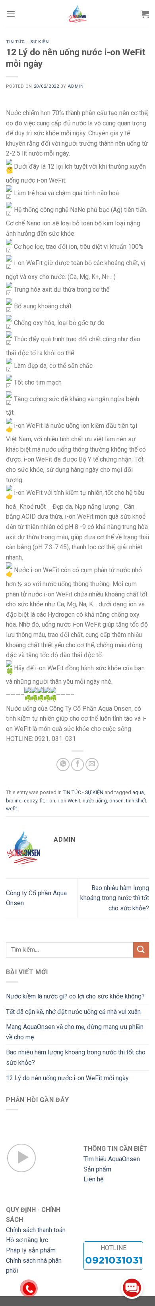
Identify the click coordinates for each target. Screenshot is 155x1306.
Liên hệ (93, 1179)
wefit (11, 809)
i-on (50, 801)
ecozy (30, 801)
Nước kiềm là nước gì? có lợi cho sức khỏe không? (75, 996)
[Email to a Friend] (92, 764)
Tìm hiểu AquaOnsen (111, 1159)
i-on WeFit (69, 801)
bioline (13, 801)
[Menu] (10, 13)
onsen (116, 801)
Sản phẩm (97, 1169)
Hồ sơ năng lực (27, 1240)
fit (42, 801)
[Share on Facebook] (77, 764)
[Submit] (141, 950)
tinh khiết (136, 801)
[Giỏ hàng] (145, 14)
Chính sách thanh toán (36, 1230)
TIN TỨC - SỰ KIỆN (27, 41)
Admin (75, 86)
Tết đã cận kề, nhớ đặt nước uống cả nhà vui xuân (73, 1012)
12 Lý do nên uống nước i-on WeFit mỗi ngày (67, 1078)
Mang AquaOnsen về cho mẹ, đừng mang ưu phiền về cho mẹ (74, 1032)
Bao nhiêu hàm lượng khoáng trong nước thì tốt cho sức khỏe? (114, 898)
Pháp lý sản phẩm (31, 1250)
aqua (138, 792)
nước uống (95, 801)
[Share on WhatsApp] (63, 764)
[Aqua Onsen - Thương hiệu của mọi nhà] (77, 14)
